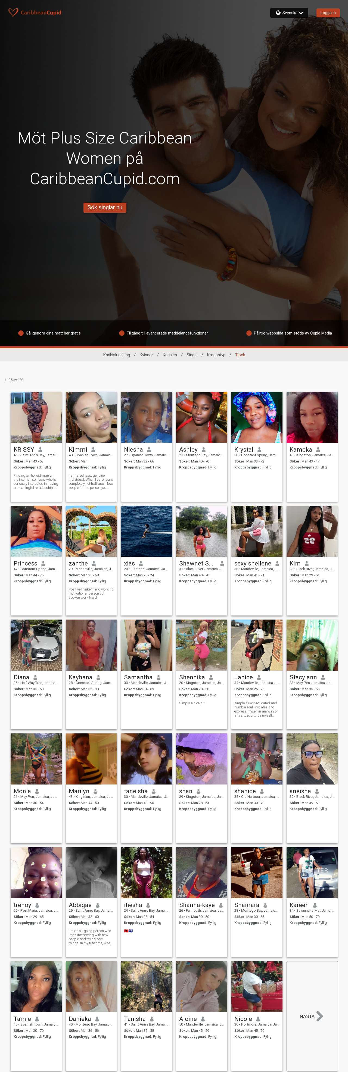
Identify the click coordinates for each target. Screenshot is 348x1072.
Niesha (133, 449)
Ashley (188, 449)
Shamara (246, 904)
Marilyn (79, 791)
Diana (21, 677)
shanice (245, 791)
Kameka (301, 449)
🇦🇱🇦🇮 (128, 931)
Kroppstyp (216, 354)
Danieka (80, 1018)
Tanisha (135, 1018)
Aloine (188, 1018)
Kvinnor (146, 354)
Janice (243, 677)
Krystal (243, 449)
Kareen (299, 904)
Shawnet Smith (197, 563)
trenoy (22, 904)
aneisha (300, 791)
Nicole (243, 1018)
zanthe (78, 563)
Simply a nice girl (192, 703)
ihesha (133, 904)
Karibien (170, 354)
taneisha (136, 791)
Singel (192, 354)
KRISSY (24, 449)
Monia (22, 791)
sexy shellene (252, 563)
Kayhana (80, 677)
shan (185, 791)
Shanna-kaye (197, 904)
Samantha (138, 677)
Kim (295, 563)
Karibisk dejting (116, 354)
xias (129, 563)
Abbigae (80, 904)
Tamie (22, 1018)
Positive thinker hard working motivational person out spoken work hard (91, 593)
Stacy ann (303, 677)
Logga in (328, 12)
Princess (25, 563)
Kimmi (78, 449)
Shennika (192, 677)
